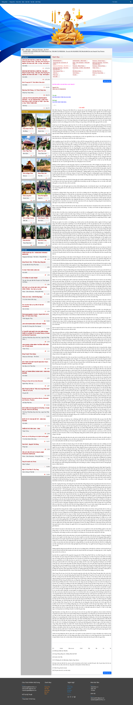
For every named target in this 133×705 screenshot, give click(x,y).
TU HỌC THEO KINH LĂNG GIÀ (30, 270)
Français (69, 690)
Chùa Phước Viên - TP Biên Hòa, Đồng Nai (34, 262)
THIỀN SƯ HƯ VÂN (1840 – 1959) (31, 428)
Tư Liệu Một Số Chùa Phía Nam (30, 264)
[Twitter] (72, 697)
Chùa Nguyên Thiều (43, 218)
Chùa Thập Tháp (27, 151)
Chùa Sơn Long (42, 240)
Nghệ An (40, 198)
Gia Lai (25, 176)
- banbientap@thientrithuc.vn (29, 687)
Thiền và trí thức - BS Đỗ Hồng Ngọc (32, 297)
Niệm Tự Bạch (26, 464)
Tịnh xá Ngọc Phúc (28, 173)
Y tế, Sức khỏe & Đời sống (29, 299)
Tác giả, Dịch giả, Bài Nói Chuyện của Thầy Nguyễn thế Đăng (35, 281)
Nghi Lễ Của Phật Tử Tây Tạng (30, 469)
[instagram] (75, 697)
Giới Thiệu (38, 2)
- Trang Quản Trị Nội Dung (28, 699)
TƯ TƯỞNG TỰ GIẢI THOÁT (29, 278)
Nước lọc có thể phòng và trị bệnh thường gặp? (35, 436)
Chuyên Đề (25, 393)
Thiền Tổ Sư (25, 349)
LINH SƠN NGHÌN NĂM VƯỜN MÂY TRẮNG (34, 324)
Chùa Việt (18, 2)
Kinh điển (24, 66)
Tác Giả (32, 2)
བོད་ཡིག (69, 692)
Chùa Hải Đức (26, 240)
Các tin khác (25, 309)
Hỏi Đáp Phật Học (27, 402)
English (69, 688)
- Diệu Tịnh (93, 688)
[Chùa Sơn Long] (43, 232)
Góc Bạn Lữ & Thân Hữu (28, 366)
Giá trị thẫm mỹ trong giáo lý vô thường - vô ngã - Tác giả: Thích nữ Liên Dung (36, 408)
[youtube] (68, 697)
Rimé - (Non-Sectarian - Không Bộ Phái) (32, 291)
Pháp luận (25, 447)
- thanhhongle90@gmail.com (29, 690)
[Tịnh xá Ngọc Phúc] (28, 165)
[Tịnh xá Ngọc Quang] (28, 210)
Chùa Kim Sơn (42, 128)
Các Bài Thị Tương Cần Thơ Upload (31, 326)
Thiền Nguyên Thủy (27, 318)
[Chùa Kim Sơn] (43, 120)
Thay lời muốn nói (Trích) (29, 461)
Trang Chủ (12, 2)
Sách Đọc (28, 49)
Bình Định (25, 153)
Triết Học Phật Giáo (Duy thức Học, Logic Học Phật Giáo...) (35, 338)
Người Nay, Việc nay (27, 383)
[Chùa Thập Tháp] (28, 142)
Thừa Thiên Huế (27, 243)
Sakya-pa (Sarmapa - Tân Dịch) (40, 49)
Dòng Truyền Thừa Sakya (29, 354)
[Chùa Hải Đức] (28, 232)
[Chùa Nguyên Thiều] (43, 210)
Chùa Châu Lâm (42, 173)
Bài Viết (27, 2)
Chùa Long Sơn (27, 195)
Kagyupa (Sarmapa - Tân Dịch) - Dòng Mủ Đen (34, 257)
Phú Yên (40, 176)
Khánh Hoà (26, 198)
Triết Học (24, 105)
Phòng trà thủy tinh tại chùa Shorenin (32, 381)
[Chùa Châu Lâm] (43, 165)
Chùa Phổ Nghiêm (43, 195)
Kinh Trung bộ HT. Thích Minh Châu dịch (33, 82)
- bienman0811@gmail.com (29, 688)
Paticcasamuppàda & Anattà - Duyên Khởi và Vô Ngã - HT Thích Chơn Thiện (35, 315)
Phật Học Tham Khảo (27, 92)
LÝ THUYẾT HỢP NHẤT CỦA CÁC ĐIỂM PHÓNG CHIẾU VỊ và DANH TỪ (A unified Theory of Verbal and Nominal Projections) (36, 333)
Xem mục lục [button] (107, 81)
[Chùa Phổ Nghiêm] (43, 187)
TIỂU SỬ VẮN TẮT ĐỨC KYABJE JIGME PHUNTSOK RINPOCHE (33, 453)
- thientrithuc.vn (94, 687)
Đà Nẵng (25, 131)
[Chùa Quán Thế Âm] (28, 120)
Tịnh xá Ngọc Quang (28, 218)
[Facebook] (70, 697)
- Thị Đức (92, 690)
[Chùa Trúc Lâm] (43, 142)
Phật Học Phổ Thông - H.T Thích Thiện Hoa (34, 90)
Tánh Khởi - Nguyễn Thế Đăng (30, 444)
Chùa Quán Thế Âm (28, 128)
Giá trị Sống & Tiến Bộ (28, 472)
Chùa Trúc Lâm (42, 151)
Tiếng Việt (4, 2)
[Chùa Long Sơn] (28, 187)
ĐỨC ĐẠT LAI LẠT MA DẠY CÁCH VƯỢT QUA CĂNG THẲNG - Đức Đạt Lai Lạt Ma (34, 288)
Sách (23, 2)
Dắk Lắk (25, 220)
